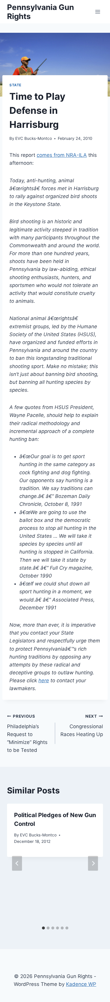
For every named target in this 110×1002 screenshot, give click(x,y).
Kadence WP (81, 984)
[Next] (93, 863)
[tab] (43, 928)
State (15, 85)
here (43, 680)
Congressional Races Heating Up (81, 725)
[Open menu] (97, 11)
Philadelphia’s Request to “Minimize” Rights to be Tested (27, 733)
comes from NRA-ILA (62, 155)
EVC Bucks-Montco (33, 138)
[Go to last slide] (17, 863)
